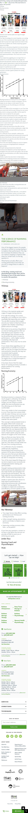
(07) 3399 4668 (11, 665)
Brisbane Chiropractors (5, 608)
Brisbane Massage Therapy (4, 615)
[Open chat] (23, 808)
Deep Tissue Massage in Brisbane (18, 608)
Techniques (16, 561)
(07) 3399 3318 (10, 633)
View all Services (15, 585)
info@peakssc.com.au (14, 598)
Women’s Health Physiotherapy (19, 621)
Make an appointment (12, 591)
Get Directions (5, 644)
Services (8, 561)
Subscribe (14, 727)
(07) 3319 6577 (8, 635)
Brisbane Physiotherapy (19, 614)
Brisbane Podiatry (4, 621)
